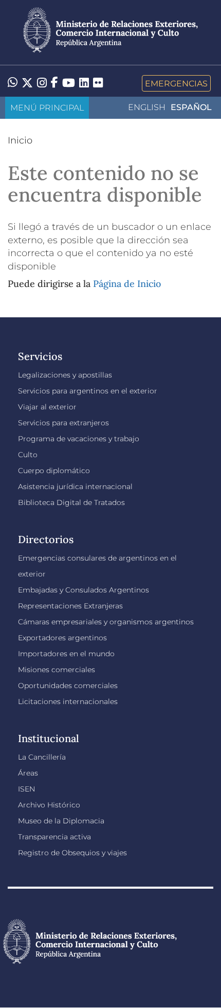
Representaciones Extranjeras (70, 605)
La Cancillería (42, 757)
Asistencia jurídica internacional (75, 486)
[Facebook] (54, 83)
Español (191, 107)
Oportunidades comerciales (68, 685)
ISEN (26, 789)
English (146, 107)
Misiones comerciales (56, 669)
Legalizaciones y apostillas (65, 375)
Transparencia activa (54, 836)
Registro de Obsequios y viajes (72, 852)
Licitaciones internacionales (68, 701)
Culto (28, 454)
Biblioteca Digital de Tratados (71, 502)
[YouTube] (68, 83)
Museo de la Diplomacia (61, 820)
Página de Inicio (127, 284)
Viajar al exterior (47, 406)
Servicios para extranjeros (63, 422)
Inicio (20, 140)
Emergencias (176, 83)
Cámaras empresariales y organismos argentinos (106, 621)
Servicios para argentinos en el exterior (87, 390)
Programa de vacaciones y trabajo (78, 438)
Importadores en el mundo (66, 653)
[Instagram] (42, 83)
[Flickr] (98, 82)
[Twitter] (27, 83)
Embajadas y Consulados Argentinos (83, 590)
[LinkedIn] (84, 82)
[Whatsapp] (12, 83)
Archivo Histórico (49, 804)
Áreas (28, 773)
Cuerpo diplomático (54, 470)
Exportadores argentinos (62, 637)
